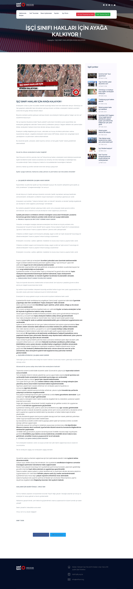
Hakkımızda (23, 13)
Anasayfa (50, 40)
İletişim (21, 15)
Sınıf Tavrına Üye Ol (102, 14)
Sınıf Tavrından (33, 13)
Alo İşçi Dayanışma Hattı (85, 14)
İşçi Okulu (65, 13)
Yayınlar (56, 13)
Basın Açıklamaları (46, 13)
